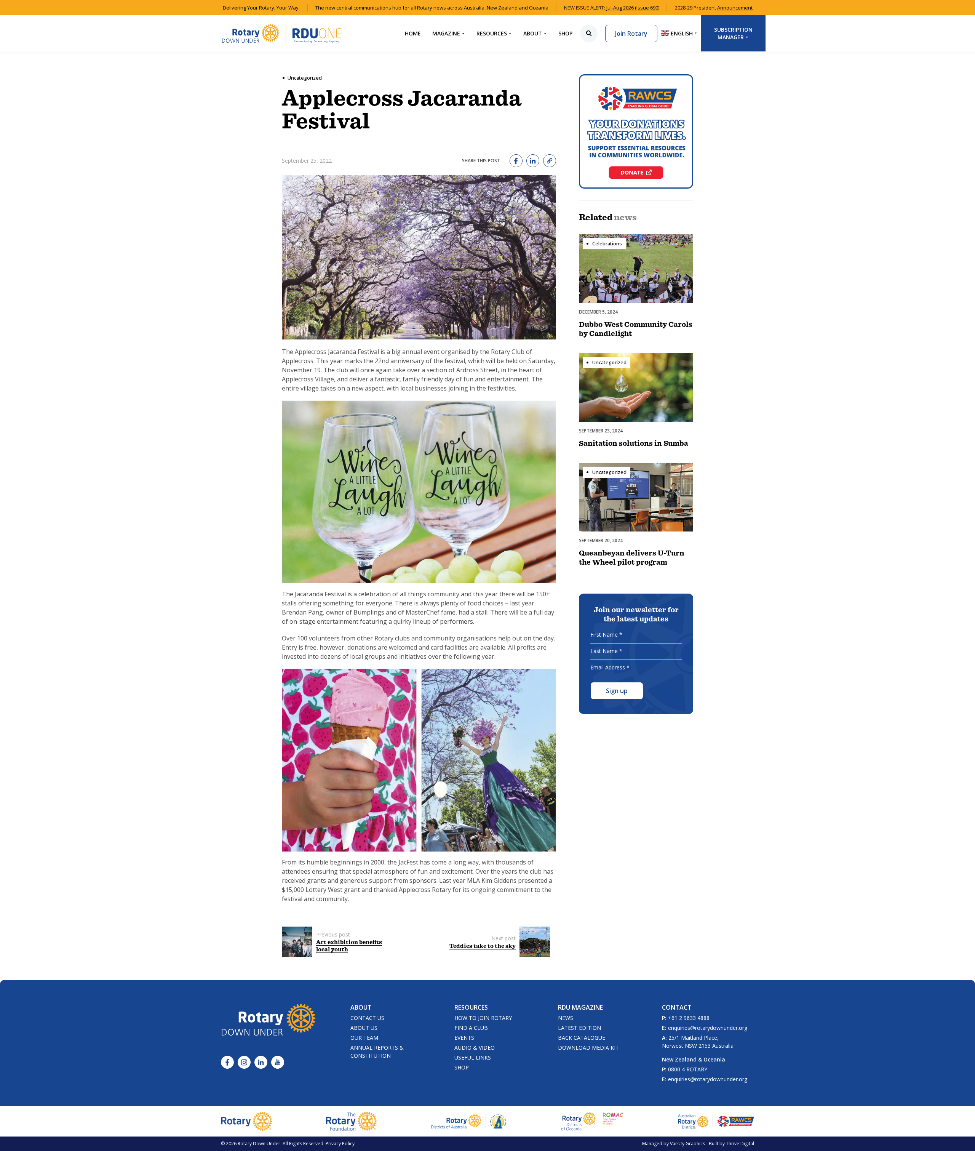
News (565, 1017)
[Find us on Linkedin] (260, 1062)
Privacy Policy (340, 1143)
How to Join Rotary (483, 1017)
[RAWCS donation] (636, 131)
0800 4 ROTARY (687, 1069)
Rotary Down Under (259, 1143)
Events (464, 1037)
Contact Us (367, 1017)
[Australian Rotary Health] (469, 1121)
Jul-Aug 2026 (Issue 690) (632, 7)
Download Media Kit (588, 1047)
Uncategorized (305, 77)
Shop (565, 33)
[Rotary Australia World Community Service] (716, 1121)
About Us (363, 1027)
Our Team (364, 1037)
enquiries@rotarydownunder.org (707, 1027)
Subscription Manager (733, 33)
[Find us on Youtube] (277, 1062)
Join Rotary (631, 33)
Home (413, 33)
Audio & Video (474, 1047)
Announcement (735, 7)
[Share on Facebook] (516, 160)
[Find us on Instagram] (244, 1062)
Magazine (446, 33)
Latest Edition (579, 1027)
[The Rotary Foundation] (351, 1121)
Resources (491, 33)
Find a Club (471, 1027)
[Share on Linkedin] (532, 160)
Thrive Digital (740, 1143)
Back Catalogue (581, 1037)
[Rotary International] (246, 1121)
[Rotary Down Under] (282, 33)
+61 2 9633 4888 (689, 1017)
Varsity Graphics (687, 1143)
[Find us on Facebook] (227, 1062)
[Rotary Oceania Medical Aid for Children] (592, 1121)
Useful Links (472, 1057)
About (532, 33)
